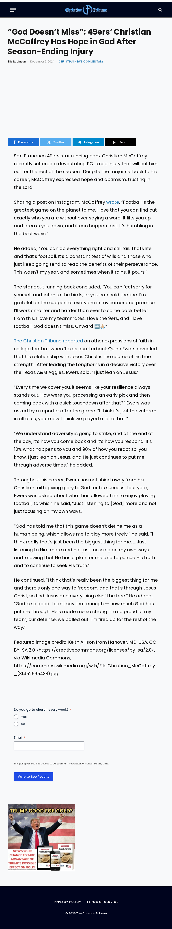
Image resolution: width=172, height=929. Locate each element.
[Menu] (13, 10)
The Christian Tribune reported (48, 341)
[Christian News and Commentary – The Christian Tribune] (86, 10)
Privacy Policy (67, 902)
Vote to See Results (33, 776)
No (23, 724)
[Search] (159, 10)
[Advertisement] (86, 99)
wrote (112, 202)
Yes (24, 717)
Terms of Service (102, 902)
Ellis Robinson (17, 61)
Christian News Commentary (81, 61)
